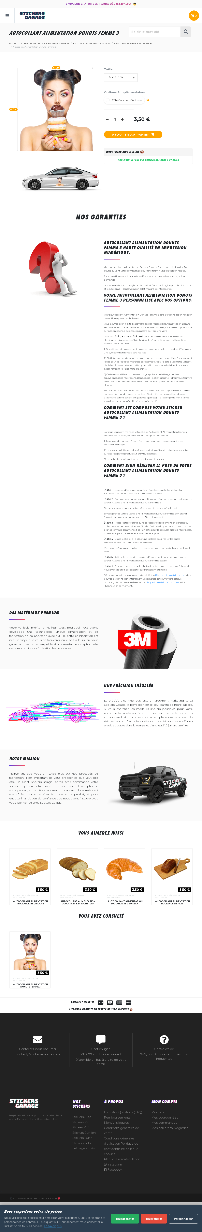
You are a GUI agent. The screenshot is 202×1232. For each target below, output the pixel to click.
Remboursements (117, 1117)
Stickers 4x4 (81, 1127)
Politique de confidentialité (121, 1146)
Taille (108, 69)
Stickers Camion (84, 1133)
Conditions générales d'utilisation (119, 1141)
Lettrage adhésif (84, 1148)
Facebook (114, 1169)
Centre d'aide (164, 1049)
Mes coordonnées (164, 1117)
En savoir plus (53, 1226)
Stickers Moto (82, 1122)
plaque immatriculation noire (162, 582)
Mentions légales (116, 1122)
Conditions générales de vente (121, 1130)
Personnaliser (183, 1218)
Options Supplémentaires (124, 92)
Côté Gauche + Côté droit (127, 100)
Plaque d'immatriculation (170, 575)
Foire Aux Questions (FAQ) (123, 1112)
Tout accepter (125, 1218)
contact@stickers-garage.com (38, 1054)
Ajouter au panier (131, 134)
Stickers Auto (81, 1117)
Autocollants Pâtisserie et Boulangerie (26, 896)
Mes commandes (164, 1122)
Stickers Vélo (81, 1143)
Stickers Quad (82, 1138)
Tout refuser (154, 1218)
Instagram (114, 1164)
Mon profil (158, 1112)
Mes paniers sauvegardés (169, 1128)
